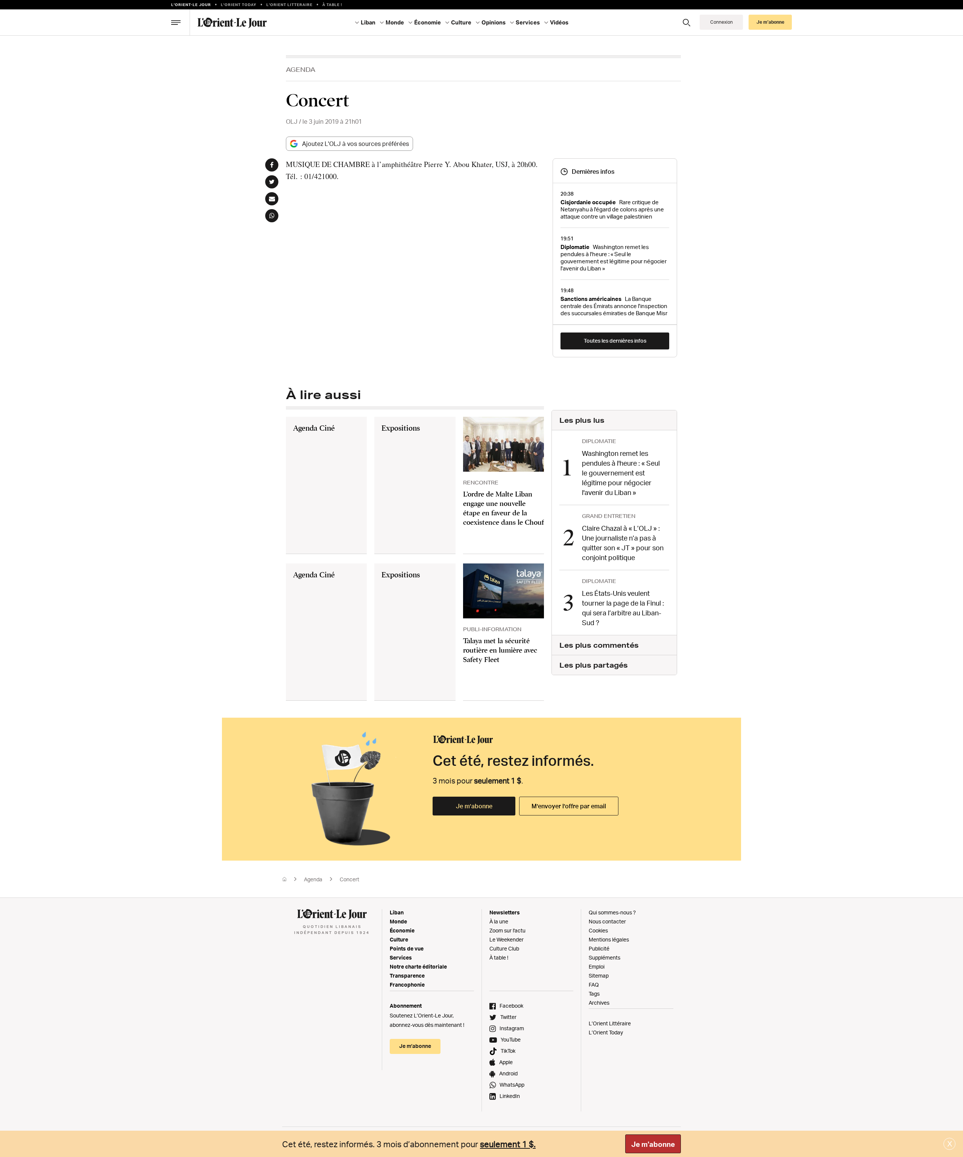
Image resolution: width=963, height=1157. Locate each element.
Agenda (300, 69)
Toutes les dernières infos (615, 340)
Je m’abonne (474, 806)
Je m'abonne (653, 1144)
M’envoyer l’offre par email (569, 806)
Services (401, 957)
